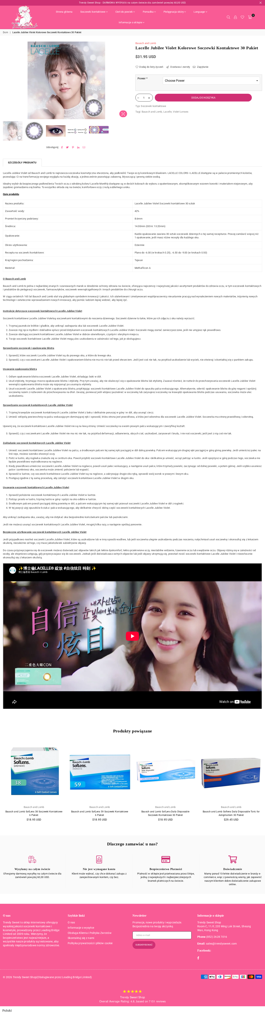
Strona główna (64, 11)
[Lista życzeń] (242, 17)
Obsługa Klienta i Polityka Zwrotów (90, 932)
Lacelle (167, 111)
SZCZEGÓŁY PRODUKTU (22, 162)
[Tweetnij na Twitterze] (67, 147)
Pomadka (148, 11)
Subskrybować (143, 945)
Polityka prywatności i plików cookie (90, 943)
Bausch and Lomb (145, 43)
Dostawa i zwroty (180, 66)
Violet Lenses (180, 111)
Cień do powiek (124, 11)
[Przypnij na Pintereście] (73, 147)
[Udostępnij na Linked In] (78, 147)
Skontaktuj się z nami (81, 938)
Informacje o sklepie (130, 22)
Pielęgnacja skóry (174, 11)
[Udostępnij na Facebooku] (62, 147)
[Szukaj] (228, 17)
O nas (71, 922)
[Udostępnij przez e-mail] (83, 147)
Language (199, 11)
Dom (5, 32)
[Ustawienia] (235, 17)
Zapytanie (202, 66)
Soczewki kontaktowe (93, 11)
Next (126, 80)
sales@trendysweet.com (221, 943)
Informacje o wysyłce (81, 927)
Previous (6, 80)
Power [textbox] (142, 78)
